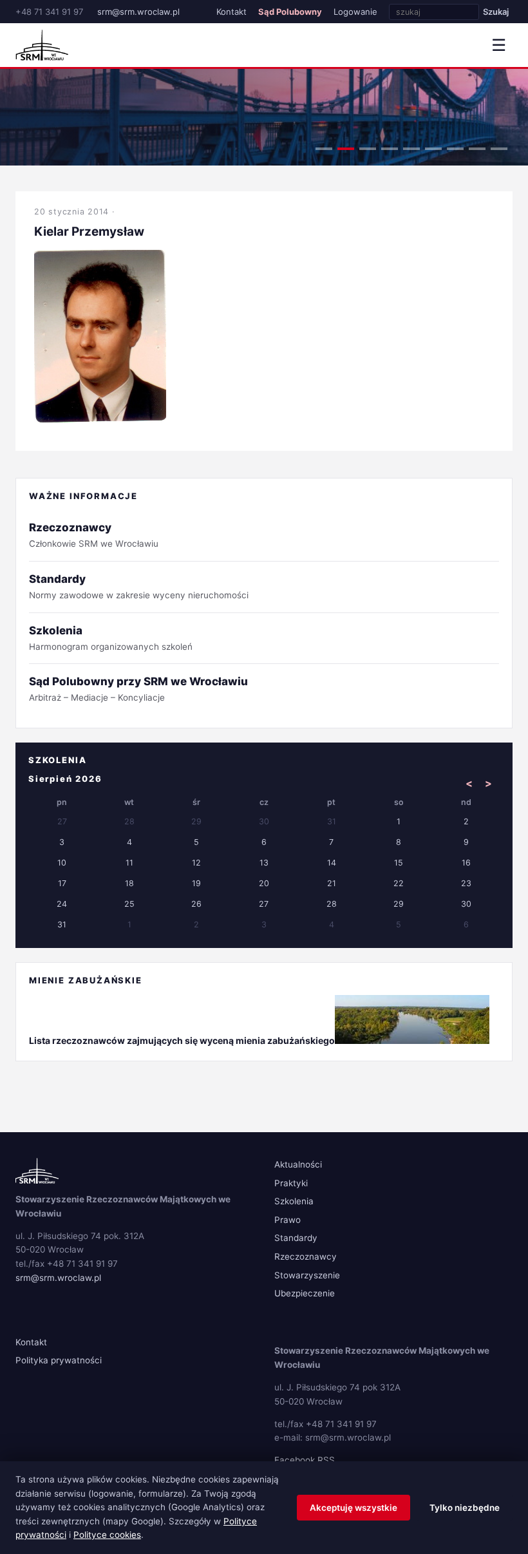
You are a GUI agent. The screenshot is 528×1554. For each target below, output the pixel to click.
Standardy (295, 1238)
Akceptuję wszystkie (353, 1507)
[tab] (324, 148)
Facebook (294, 1460)
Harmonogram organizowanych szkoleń (111, 638)
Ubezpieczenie (304, 1293)
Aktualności (298, 1164)
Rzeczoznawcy (305, 1256)
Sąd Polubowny (290, 11)
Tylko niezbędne (464, 1507)
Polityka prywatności (58, 1360)
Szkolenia (294, 1201)
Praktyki (291, 1183)
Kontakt (231, 11)
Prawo (287, 1220)
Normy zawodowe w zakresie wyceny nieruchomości (139, 586)
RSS (326, 1460)
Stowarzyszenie (307, 1275)
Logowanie (355, 11)
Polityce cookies (107, 1535)
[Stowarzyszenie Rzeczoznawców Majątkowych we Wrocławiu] (41, 45)
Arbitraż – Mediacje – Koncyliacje (138, 689)
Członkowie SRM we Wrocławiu (93, 535)
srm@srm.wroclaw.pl (138, 11)
